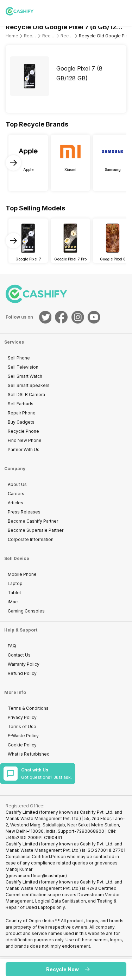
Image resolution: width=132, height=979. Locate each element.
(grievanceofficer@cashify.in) (36, 875)
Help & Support (20, 630)
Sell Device (16, 558)
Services (14, 342)
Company (14, 468)
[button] (66, 969)
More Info (15, 692)
